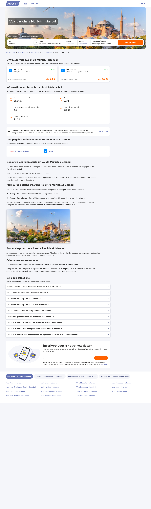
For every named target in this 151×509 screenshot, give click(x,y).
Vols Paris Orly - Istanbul (15, 391)
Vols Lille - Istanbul (119, 391)
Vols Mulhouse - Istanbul (51, 395)
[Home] (13, 3)
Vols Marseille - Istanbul (85, 383)
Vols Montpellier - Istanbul (51, 391)
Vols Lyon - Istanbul (49, 383)
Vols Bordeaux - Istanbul (86, 387)
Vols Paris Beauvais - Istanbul (17, 395)
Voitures (34, 4)
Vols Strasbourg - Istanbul (86, 391)
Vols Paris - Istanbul (13, 383)
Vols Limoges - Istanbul (85, 395)
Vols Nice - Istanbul (119, 387)
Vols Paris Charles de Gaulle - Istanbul (21, 387)
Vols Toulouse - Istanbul (121, 383)
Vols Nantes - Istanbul (50, 387)
